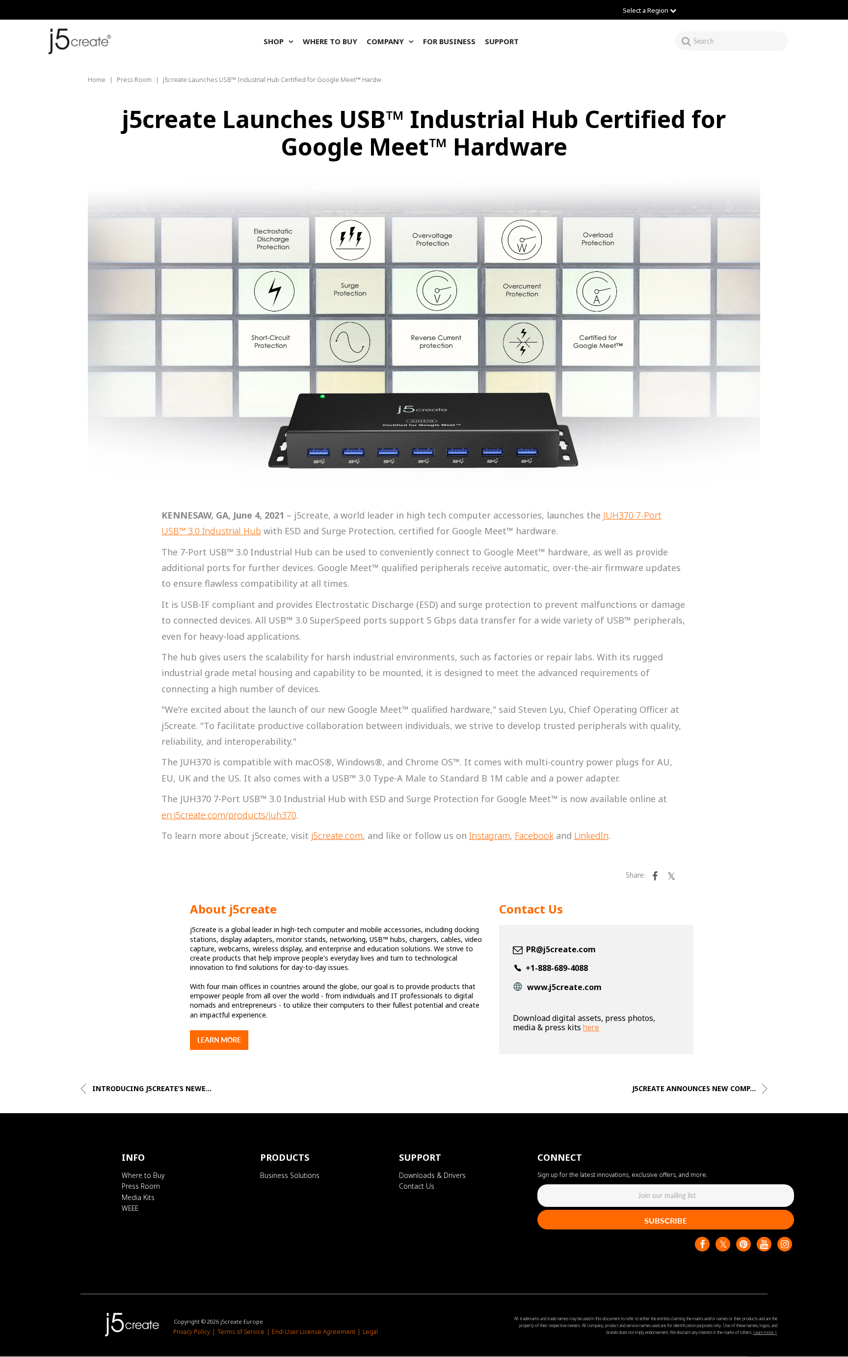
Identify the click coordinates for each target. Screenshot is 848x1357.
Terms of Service (241, 1332)
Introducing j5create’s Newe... (151, 1088)
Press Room (134, 79)
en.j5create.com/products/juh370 (228, 815)
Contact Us (416, 1186)
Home (97, 79)
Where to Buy (143, 1175)
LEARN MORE (219, 1040)
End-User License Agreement (313, 1332)
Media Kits (138, 1197)
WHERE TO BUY (330, 41)
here (591, 1027)
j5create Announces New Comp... (695, 1088)
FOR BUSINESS (449, 41)
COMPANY (385, 41)
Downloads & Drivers (432, 1175)
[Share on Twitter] (671, 875)
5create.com (338, 835)
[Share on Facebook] (654, 875)
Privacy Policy (191, 1332)
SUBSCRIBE (665, 1220)
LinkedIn (591, 835)
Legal (370, 1332)
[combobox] (740, 41)
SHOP (274, 41)
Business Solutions (289, 1175)
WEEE (130, 1208)
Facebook (534, 835)
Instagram (489, 835)
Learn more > (765, 1332)
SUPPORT (502, 41)
